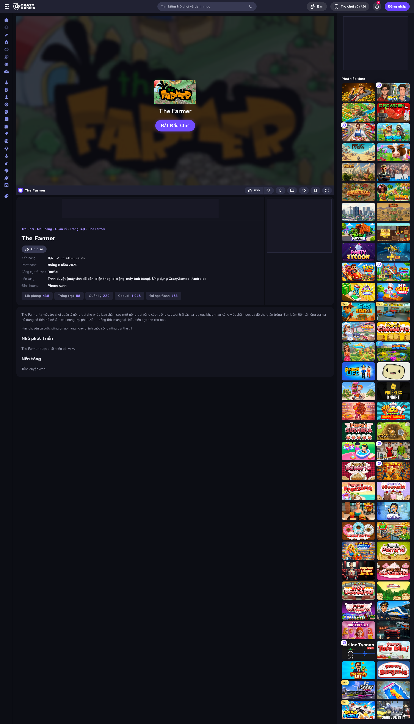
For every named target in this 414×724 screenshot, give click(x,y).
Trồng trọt (77, 229)
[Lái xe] (6, 148)
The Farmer (96, 229)
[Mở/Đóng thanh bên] (7, 6)
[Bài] (6, 89)
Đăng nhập (397, 6)
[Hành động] (6, 134)
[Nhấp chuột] (6, 163)
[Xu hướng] (6, 42)
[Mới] (6, 34)
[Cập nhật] (6, 49)
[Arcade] (6, 82)
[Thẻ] (6, 196)
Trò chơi (28, 229)
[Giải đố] (6, 126)
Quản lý (61, 229)
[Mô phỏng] (6, 156)
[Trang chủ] (6, 20)
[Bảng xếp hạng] (6, 71)
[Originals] (6, 56)
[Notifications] (377, 6)
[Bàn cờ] (6, 97)
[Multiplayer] (6, 64)
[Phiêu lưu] (6, 170)
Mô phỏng (44, 229)
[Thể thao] (6, 178)
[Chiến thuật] (6, 112)
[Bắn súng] (6, 104)
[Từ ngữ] (6, 185)
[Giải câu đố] (6, 119)
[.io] (6, 141)
